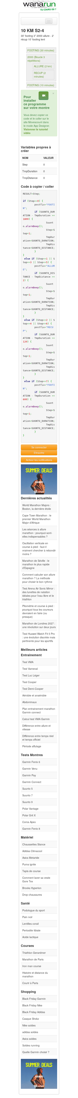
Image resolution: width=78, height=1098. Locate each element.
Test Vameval (30, 668)
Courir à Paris (30, 983)
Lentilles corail (30, 923)
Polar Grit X (29, 815)
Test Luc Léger (31, 675)
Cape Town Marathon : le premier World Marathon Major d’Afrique (36, 519)
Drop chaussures (32, 894)
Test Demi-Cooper (32, 688)
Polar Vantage (30, 808)
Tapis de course (31, 871)
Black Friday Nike (32, 1005)
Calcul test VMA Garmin (36, 719)
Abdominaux (29, 702)
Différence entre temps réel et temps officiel (38, 737)
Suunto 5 (27, 788)
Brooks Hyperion (31, 888)
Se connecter (39, 447)
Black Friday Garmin (34, 998)
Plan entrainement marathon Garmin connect (38, 710)
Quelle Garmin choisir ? (35, 1052)
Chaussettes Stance (33, 844)
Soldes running (31, 1045)
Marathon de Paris (33, 959)
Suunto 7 (27, 795)
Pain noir (27, 917)
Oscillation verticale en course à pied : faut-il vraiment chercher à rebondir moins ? (39, 548)
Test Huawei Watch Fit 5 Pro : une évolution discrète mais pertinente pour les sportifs (38, 637)
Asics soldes (29, 1038)
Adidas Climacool (32, 851)
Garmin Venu (29, 768)
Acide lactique (30, 937)
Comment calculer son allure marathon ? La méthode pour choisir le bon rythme (38, 578)
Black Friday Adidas (33, 1012)
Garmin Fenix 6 (31, 762)
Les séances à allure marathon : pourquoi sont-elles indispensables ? (37, 532)
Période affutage (31, 746)
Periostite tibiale (31, 930)
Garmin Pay (29, 775)
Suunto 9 (27, 802)
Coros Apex (29, 822)
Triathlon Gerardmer (34, 952)
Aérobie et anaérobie (34, 695)
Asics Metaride (30, 857)
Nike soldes (29, 1025)
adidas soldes (30, 1032)
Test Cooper (29, 682)
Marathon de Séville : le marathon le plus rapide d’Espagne (36, 564)
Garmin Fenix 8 (31, 828)
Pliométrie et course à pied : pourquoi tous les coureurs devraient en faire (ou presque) (38, 611)
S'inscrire (39, 452)
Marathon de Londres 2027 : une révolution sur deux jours (39, 625)
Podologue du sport (33, 910)
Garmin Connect (31, 782)
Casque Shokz (30, 1018)
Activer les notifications (39, 460)
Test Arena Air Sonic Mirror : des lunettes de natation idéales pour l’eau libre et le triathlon (38, 594)
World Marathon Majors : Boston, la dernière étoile (36, 507)
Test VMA (27, 662)
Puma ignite (29, 864)
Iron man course (31, 966)
